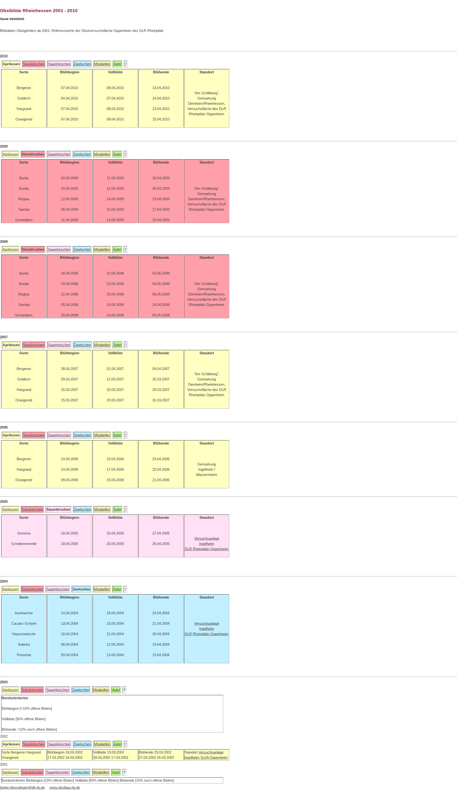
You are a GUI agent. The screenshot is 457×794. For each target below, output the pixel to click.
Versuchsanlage (211, 752)
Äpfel (117, 64)
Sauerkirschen (59, 64)
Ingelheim (192, 757)
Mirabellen (102, 64)
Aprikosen (10, 154)
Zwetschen (82, 64)
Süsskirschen (34, 64)
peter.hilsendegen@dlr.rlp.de (23, 787)
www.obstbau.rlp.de (65, 787)
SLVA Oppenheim (214, 757)
